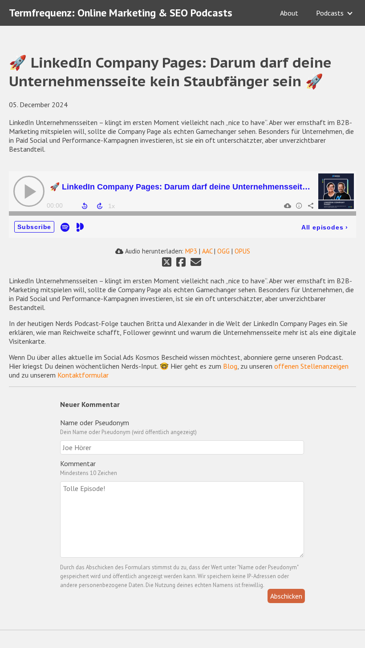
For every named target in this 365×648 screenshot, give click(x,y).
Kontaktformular (82, 374)
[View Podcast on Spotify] (65, 226)
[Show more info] (298, 205)
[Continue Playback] (29, 191)
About (289, 12)
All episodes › (324, 227)
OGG (223, 251)
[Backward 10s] (84, 205)
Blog (230, 366)
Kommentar (78, 463)
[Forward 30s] (99, 205)
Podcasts (330, 12)
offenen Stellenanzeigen (311, 366)
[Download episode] (287, 205)
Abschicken (286, 596)
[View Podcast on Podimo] (80, 226)
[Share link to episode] (310, 205)
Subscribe (34, 226)
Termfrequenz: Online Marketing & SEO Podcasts (120, 13)
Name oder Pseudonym (94, 422)
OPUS (242, 251)
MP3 (191, 251)
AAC (207, 251)
